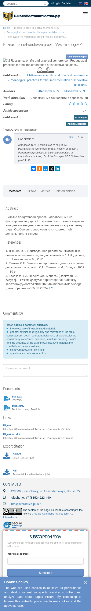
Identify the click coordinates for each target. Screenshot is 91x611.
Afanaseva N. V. (49, 91)
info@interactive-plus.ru (26, 504)
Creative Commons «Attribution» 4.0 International (38, 515)
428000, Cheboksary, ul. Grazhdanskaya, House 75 (45, 491)
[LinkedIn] (57, 168)
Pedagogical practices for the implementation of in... (36, 32)
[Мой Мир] (45, 168)
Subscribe (45, 573)
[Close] (85, 582)
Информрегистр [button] (77, 123)
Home (6, 27)
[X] (51, 168)
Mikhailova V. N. (75, 91)
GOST (72, 137)
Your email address (18, 553)
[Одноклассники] (39, 168)
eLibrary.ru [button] (81, 117)
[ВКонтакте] (33, 168)
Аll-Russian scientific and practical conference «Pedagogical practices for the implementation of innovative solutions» (48, 80)
